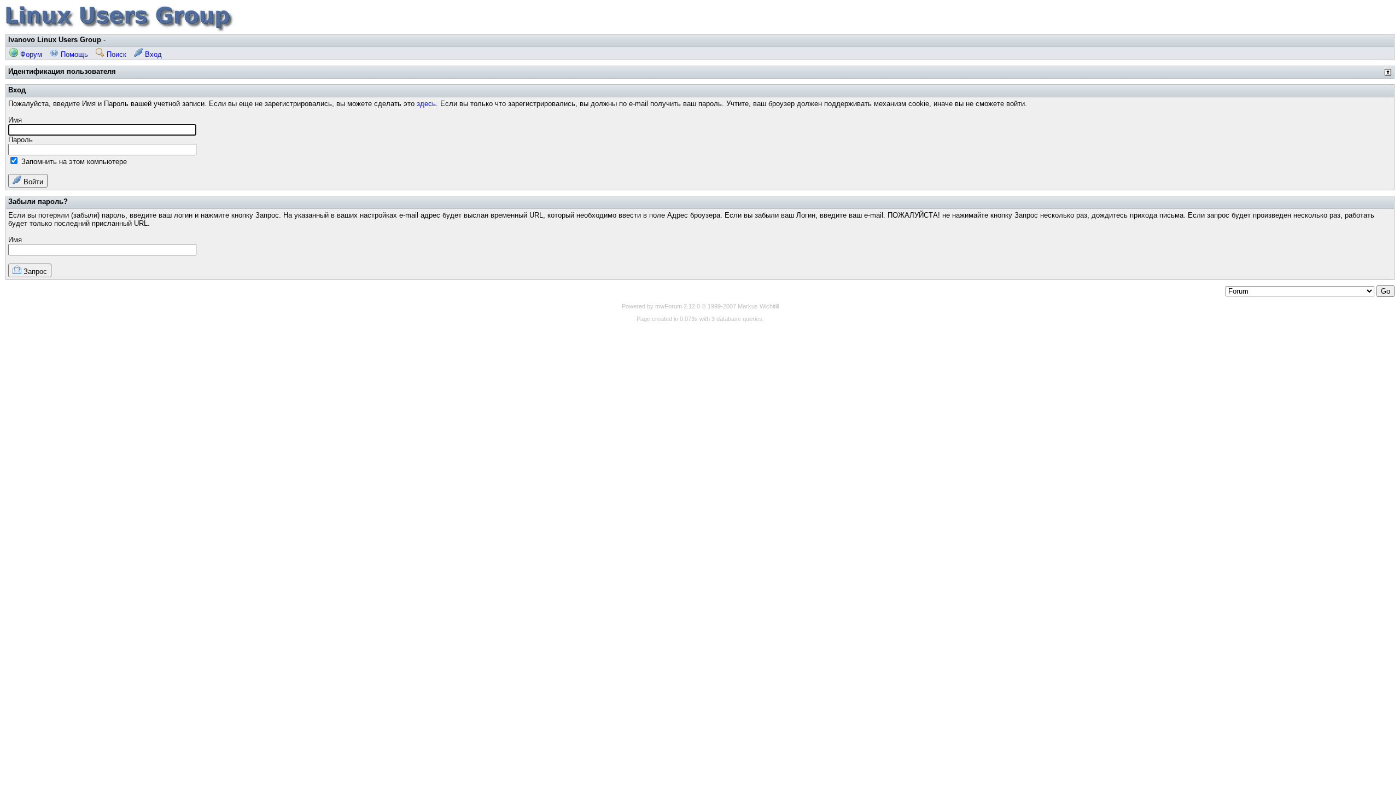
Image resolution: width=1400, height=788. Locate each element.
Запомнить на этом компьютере (73, 161)
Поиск (115, 54)
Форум (30, 54)
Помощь (73, 54)
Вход (152, 54)
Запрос (34, 271)
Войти (32, 182)
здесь (426, 104)
